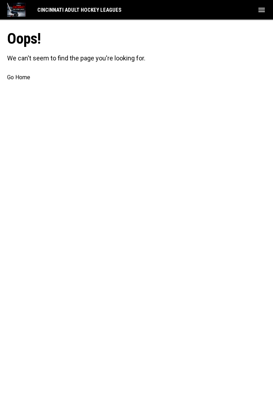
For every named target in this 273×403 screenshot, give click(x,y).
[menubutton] (261, 10)
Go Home (18, 77)
